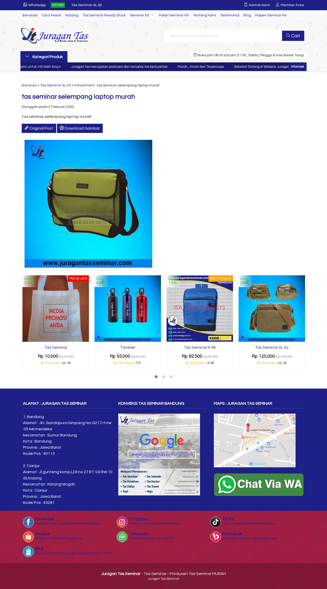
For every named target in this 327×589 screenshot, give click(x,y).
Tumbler (127, 347)
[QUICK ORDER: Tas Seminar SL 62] (242, 337)
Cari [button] (295, 35)
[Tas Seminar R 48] (200, 308)
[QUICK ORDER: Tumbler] (98, 337)
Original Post (41, 128)
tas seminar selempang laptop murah (78, 96)
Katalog (71, 15)
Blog (247, 15)
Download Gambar (82, 128)
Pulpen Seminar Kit (271, 15)
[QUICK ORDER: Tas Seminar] (26, 337)
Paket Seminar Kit (174, 15)
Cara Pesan (51, 15)
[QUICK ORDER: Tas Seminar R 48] (170, 337)
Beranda (30, 15)
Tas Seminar (55, 347)
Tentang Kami (204, 15)
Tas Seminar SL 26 (55, 85)
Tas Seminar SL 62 (86, 5)
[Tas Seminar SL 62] (272, 308)
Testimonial (229, 15)
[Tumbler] (128, 308)
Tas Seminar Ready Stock (104, 15)
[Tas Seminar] (55, 308)
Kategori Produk (47, 57)
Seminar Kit (139, 15)
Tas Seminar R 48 (200, 347)
